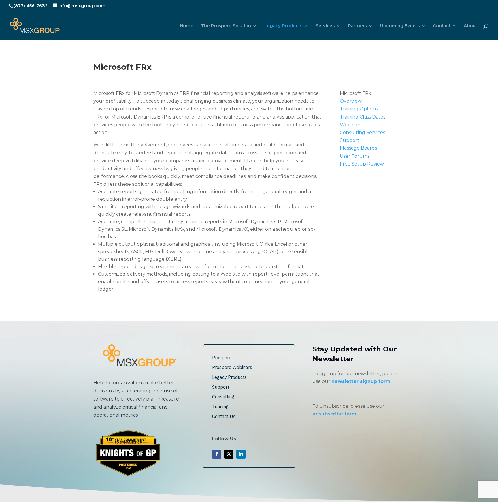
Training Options (359, 109)
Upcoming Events (400, 26)
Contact (441, 26)
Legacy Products (283, 26)
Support (349, 140)
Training (220, 406)
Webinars (350, 124)
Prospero (221, 357)
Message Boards (358, 148)
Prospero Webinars (232, 367)
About (470, 26)
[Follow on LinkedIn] (241, 454)
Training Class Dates (362, 117)
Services (325, 26)
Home (186, 26)
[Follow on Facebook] (216, 454)
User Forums (354, 156)
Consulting (223, 397)
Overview (351, 101)
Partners (357, 26)
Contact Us (223, 416)
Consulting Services (362, 132)
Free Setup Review (362, 164)
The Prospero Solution (226, 26)
